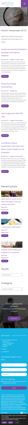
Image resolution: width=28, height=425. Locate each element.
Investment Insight (19, 59)
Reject (10, 422)
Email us (5, 349)
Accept (4, 422)
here (2, 401)
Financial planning (19, 120)
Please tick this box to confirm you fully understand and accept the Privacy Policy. (14, 382)
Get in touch (14, 318)
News (7, 209)
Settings (17, 422)
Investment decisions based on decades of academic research (14, 52)
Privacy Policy (12, 379)
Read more (4, 213)
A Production (23, 412)
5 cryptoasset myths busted (11, 227)
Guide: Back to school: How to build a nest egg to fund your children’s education (11, 201)
